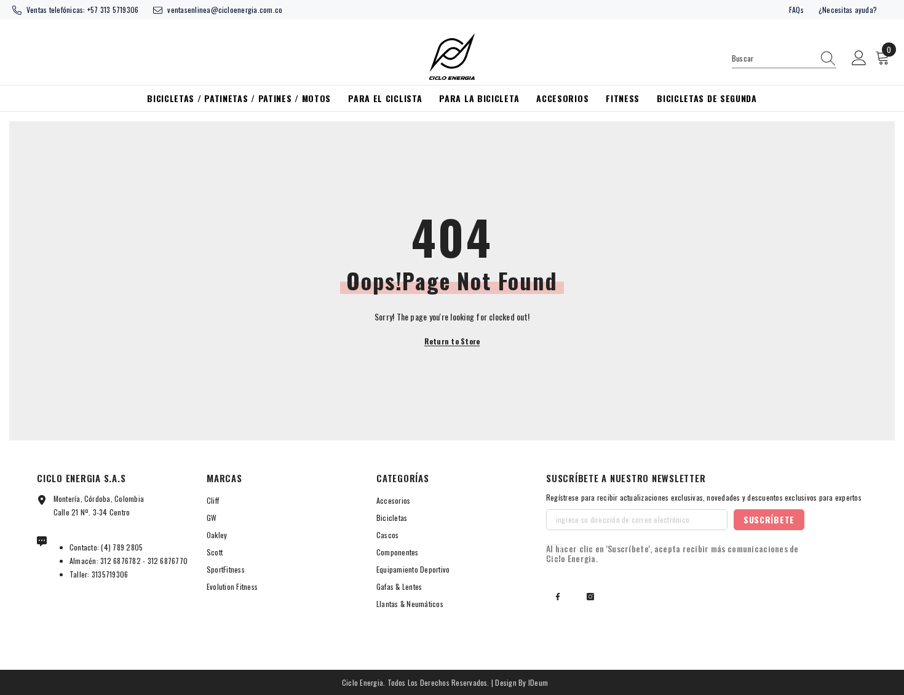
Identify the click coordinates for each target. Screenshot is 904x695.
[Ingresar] (859, 58)
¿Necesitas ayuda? (848, 9)
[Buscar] (784, 58)
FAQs (796, 9)
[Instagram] (590, 596)
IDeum (538, 682)
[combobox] (772, 58)
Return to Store (452, 341)
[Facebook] (557, 596)
